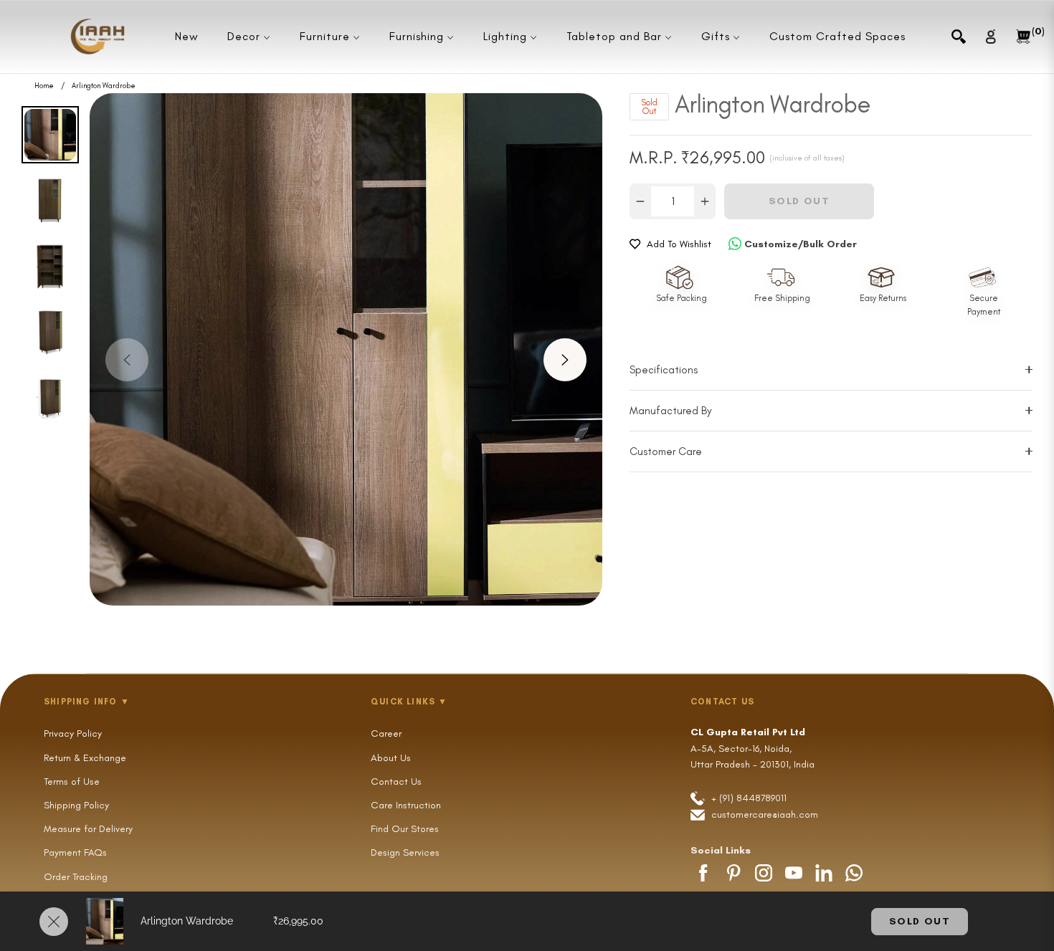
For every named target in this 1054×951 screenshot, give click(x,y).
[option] (346, 349)
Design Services (405, 852)
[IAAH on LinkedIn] (824, 873)
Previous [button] (126, 359)
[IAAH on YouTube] (794, 873)
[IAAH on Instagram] (764, 873)
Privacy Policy (73, 733)
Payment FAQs (75, 852)
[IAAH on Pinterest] (733, 873)
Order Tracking (76, 877)
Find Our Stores (405, 829)
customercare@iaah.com (764, 814)
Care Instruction (406, 805)
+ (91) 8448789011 (747, 798)
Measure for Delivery (88, 829)
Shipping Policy (76, 805)
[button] (958, 36)
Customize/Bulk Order (800, 244)
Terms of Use (72, 781)
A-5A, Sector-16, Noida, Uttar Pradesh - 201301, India (752, 748)
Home (44, 86)
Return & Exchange (85, 758)
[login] (990, 36)
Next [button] (565, 359)
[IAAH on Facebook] (703, 873)
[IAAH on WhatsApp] (854, 873)
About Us (391, 758)
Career (386, 733)
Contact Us (396, 781)
